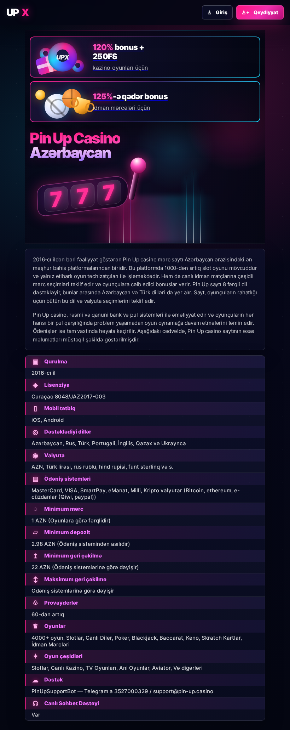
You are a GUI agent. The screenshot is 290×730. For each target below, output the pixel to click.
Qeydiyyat (260, 12)
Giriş (217, 12)
